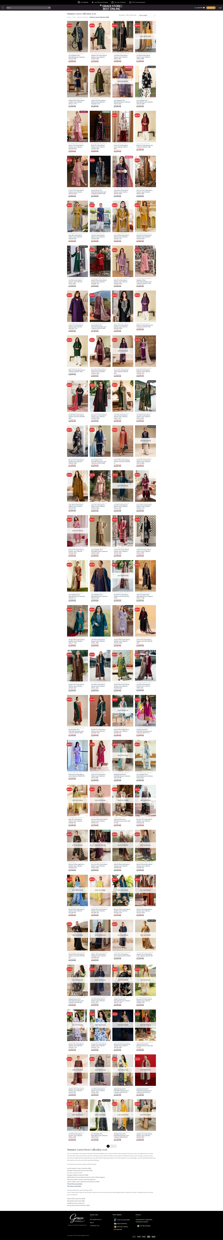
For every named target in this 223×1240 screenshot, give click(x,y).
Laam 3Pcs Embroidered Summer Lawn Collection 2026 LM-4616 (75, 236)
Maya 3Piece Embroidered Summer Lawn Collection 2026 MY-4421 (98, 371)
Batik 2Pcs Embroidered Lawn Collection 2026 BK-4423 (77, 370)
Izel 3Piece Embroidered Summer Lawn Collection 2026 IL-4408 (143, 57)
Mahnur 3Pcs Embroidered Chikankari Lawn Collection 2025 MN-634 (98, 955)
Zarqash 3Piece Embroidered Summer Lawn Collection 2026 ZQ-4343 (122, 641)
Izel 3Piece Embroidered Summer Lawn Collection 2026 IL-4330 (75, 1135)
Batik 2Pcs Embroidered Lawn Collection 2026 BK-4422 (145, 325)
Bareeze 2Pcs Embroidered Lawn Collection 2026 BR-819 (77, 775)
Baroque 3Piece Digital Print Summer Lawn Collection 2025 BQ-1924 (76, 866)
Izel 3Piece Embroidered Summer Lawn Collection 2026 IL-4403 (143, 416)
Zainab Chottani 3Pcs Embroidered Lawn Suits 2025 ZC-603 (145, 1045)
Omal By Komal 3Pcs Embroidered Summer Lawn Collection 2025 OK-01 (144, 731)
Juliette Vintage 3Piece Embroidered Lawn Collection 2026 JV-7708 (145, 596)
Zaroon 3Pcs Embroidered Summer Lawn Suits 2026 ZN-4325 (145, 641)
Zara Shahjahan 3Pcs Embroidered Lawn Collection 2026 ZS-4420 (145, 102)
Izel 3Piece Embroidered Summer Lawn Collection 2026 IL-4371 (98, 1000)
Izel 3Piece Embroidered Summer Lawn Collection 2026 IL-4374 (121, 416)
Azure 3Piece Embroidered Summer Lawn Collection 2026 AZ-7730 (144, 506)
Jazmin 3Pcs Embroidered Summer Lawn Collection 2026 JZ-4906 (144, 551)
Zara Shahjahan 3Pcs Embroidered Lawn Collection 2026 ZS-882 (145, 776)
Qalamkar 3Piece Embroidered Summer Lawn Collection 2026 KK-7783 (144, 281)
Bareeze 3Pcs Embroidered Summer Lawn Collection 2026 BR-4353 (76, 551)
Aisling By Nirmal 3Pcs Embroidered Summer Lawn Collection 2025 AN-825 (76, 1000)
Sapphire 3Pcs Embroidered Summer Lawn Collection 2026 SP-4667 (76, 686)
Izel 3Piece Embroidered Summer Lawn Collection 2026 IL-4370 (121, 506)
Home (69, 17)
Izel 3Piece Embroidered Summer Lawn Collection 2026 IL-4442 (75, 281)
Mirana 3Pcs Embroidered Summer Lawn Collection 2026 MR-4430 (121, 326)
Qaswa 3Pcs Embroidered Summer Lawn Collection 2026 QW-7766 (98, 102)
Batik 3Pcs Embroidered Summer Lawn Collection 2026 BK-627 (75, 821)
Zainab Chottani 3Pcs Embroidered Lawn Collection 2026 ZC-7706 (122, 1000)
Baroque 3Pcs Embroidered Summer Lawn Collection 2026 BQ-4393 (76, 461)
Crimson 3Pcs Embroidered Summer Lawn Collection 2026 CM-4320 (76, 192)
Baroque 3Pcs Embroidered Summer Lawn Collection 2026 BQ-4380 (99, 416)
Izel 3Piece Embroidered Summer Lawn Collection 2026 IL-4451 (121, 57)
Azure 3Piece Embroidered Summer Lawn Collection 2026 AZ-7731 (121, 236)
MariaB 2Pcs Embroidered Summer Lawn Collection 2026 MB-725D (98, 731)
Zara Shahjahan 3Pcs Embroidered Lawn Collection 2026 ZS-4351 (99, 596)
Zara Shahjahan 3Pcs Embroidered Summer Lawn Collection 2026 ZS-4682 (98, 461)
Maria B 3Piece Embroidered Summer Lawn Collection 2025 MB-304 (99, 911)
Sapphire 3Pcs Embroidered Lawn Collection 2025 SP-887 (145, 955)
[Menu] (2, 7)
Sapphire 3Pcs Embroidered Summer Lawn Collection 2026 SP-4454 (99, 57)
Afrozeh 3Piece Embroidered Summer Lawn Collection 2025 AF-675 (99, 821)
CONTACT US (94, 1225)
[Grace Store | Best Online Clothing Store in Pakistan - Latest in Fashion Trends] (111, 8)
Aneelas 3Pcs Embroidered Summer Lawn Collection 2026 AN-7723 (98, 1045)
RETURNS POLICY (96, 1219)
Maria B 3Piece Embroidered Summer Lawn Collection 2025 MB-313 (144, 866)
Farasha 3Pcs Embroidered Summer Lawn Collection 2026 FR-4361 (121, 551)
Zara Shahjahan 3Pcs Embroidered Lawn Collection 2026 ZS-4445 (77, 57)
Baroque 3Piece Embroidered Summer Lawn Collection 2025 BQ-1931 (122, 911)
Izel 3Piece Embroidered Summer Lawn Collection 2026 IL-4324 (98, 1090)
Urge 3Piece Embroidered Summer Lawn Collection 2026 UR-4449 (121, 192)
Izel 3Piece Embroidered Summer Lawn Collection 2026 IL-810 (143, 686)
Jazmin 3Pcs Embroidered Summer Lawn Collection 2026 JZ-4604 (144, 461)
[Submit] (49, 7)
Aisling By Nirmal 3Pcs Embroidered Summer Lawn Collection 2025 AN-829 (121, 1090)
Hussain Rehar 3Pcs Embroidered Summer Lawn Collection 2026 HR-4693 (76, 731)
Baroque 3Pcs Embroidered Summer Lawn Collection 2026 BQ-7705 (144, 1000)
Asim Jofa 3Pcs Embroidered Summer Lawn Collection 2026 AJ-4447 (144, 192)
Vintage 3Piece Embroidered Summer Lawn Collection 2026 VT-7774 (76, 102)
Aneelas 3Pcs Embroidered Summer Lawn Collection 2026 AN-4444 (144, 236)
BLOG (92, 1222)
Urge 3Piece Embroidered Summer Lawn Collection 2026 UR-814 (76, 506)
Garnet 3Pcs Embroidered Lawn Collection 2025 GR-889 (122, 955)
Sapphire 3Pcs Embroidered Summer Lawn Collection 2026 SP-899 (76, 1090)
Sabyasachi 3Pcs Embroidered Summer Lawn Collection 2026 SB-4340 (122, 1045)
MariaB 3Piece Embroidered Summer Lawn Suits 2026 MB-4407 (77, 416)
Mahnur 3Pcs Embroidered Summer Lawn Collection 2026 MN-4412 (76, 147)
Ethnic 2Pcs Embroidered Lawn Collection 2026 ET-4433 (121, 147)
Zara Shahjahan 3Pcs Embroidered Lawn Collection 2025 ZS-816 (99, 1135)
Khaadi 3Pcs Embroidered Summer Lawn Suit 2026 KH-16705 (122, 596)
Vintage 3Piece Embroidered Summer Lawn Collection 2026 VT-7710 (76, 641)
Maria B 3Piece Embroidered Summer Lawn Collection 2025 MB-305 (76, 911)
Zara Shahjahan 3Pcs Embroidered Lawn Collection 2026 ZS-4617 (122, 102)
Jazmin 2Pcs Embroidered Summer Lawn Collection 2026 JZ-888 (98, 776)
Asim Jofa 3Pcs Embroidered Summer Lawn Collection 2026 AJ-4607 (99, 866)
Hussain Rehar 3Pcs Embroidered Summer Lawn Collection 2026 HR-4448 (98, 192)
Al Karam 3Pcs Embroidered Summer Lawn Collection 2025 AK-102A (144, 911)
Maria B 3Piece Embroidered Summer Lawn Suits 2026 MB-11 (122, 461)
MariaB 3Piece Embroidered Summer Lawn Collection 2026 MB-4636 (121, 686)
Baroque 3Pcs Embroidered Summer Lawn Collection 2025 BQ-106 (144, 821)
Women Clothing (83, 17)
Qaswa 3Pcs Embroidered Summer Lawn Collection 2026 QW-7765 (76, 326)
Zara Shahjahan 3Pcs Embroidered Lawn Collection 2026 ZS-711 (77, 596)
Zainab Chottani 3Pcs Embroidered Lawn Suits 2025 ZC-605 (122, 821)
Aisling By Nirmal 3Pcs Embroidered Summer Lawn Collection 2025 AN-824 (121, 1135)
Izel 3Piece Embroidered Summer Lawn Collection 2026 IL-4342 (98, 641)
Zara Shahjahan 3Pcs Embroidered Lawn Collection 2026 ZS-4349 (99, 551)
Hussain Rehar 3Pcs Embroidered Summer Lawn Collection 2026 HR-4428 (98, 326)
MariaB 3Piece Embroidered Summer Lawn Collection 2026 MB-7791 (99, 281)
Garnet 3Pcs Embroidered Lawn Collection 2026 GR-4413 (121, 371)
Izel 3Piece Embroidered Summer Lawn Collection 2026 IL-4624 (98, 686)
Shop (74, 17)
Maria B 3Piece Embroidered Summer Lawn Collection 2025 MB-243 (122, 866)
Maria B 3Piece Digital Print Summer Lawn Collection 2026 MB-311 (121, 731)
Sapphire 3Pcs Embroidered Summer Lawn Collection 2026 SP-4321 (144, 1135)
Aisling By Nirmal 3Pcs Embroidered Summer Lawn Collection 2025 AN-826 (144, 1090)
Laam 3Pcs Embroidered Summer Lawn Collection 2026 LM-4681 (98, 506)
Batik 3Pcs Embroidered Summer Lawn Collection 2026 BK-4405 (98, 146)
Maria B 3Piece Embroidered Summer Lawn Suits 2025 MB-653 (77, 955)
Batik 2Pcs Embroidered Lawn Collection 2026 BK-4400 (145, 146)
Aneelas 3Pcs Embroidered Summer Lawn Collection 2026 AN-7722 (76, 1045)
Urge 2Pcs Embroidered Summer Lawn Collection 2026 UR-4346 (98, 236)
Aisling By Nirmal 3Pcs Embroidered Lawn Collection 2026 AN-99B (122, 776)
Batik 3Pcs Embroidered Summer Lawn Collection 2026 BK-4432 (121, 281)
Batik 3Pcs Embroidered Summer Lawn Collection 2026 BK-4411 (143, 371)
